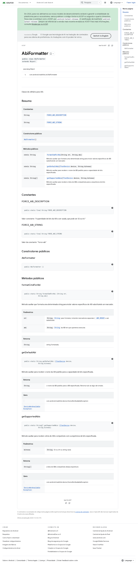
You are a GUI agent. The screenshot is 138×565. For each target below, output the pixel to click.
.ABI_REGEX (100, 318)
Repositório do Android (10, 531)
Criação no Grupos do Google (58, 548)
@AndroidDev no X (54, 534)
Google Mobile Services (101, 541)
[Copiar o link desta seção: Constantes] (38, 195)
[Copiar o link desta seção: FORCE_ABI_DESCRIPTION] (51, 201)
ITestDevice (65, 166)
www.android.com (99, 538)
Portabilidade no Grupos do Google (60, 551)
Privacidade (51, 560)
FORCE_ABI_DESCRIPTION (56, 115)
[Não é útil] (112, 45)
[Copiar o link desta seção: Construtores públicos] (52, 251)
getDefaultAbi (53, 166)
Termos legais (32, 560)
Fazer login (131, 3)
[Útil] (109, 45)
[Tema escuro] (112, 208)
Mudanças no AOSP (40, 24)
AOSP (23, 45)
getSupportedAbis (54, 178)
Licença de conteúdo (82, 512)
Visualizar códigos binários (12, 541)
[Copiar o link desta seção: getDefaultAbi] (38, 352)
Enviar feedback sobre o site (67, 560)
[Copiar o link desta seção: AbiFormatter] (37, 258)
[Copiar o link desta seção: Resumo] (34, 101)
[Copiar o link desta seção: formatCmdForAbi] (43, 285)
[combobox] (90, 3)
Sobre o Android (8, 560)
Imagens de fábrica (9, 545)
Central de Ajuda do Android (103, 531)
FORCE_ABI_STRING (54, 122)
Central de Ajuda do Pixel (101, 534)
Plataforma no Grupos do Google (59, 545)
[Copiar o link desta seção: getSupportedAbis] (42, 416)
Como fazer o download (11, 538)
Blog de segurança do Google (58, 541)
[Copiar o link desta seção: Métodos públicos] (46, 278)
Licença (42, 560)
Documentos (23, 3)
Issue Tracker (97, 548)
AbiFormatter (29, 139)
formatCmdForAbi (54, 155)
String (57, 318)
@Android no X (53, 531)
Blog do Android (53, 538)
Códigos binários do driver (11, 548)
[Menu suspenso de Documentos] (31, 2)
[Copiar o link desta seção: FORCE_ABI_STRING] (45, 225)
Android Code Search (45, 3)
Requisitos (6, 534)
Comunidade (20, 560)
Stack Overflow (98, 545)
